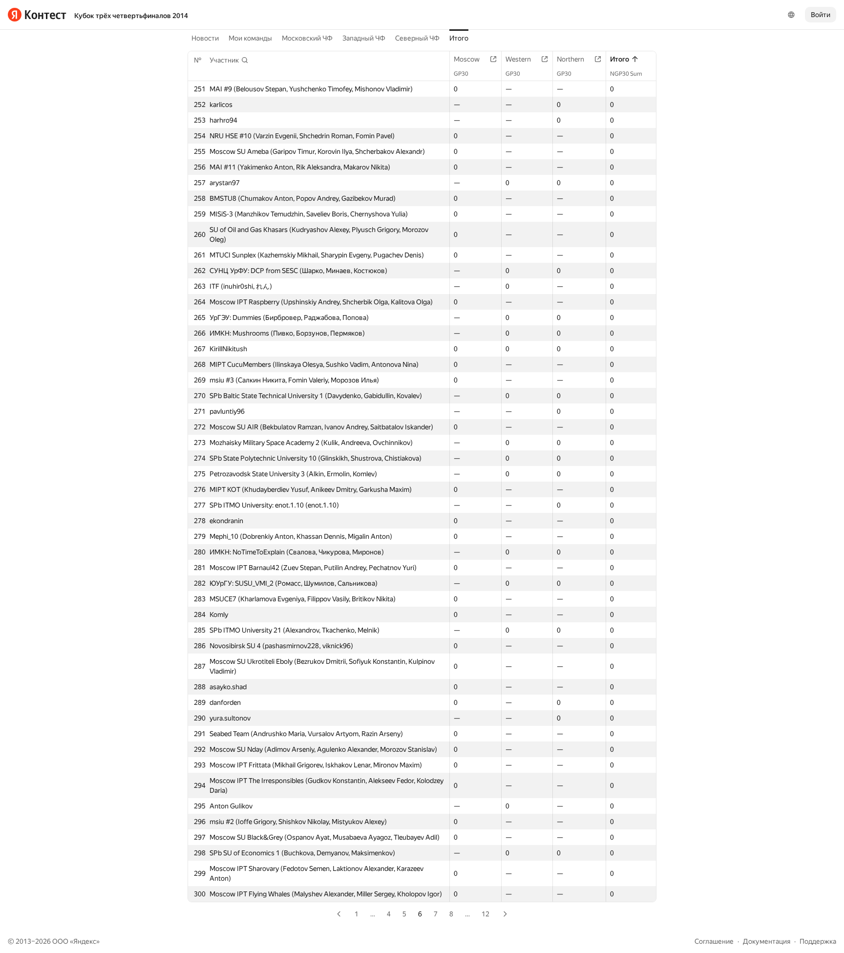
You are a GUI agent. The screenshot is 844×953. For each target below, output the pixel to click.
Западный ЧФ (363, 38)
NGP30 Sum (626, 73)
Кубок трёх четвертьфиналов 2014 (131, 16)
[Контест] (37, 14)
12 (485, 914)
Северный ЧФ (417, 38)
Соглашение (714, 941)
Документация (766, 941)
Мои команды (250, 38)
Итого (458, 38)
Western (518, 59)
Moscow (467, 59)
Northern (570, 59)
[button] (229, 60)
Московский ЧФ (307, 38)
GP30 (461, 73)
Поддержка (818, 941)
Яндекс (84, 941)
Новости (205, 38)
